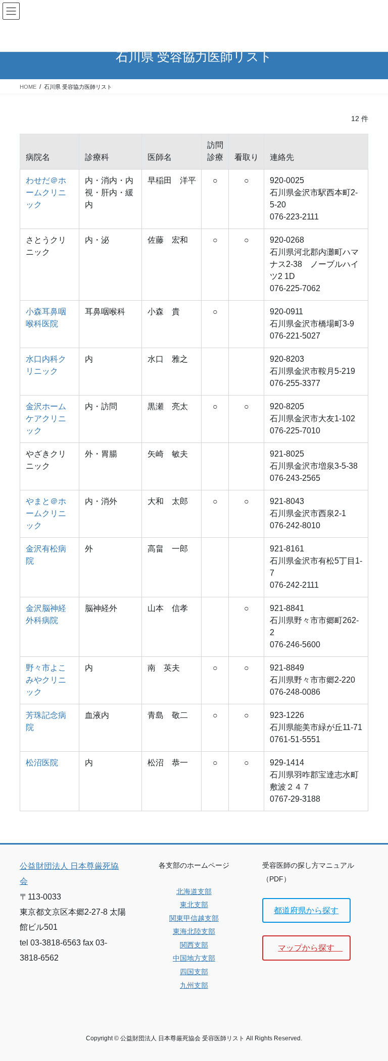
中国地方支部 (194, 958)
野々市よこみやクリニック (46, 679)
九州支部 (194, 985)
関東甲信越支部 (194, 918)
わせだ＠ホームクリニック (46, 192)
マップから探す (310, 947)
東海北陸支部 (194, 931)
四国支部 (194, 972)
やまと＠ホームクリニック (46, 513)
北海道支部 (194, 891)
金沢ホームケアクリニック (46, 418)
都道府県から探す (306, 910)
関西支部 (194, 945)
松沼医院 (42, 762)
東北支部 (194, 905)
